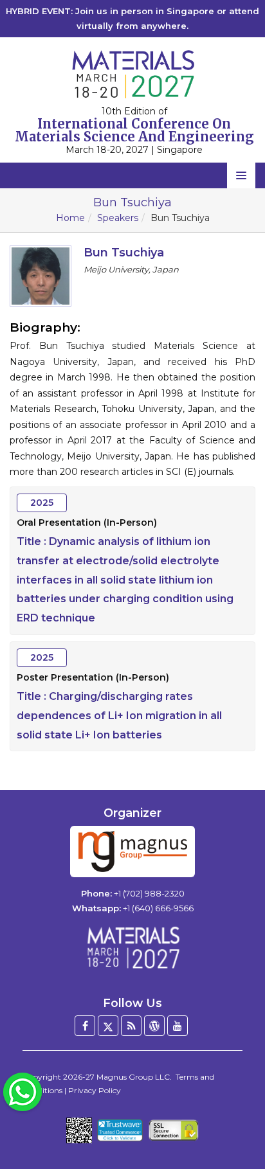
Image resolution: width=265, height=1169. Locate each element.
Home (70, 218)
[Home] (132, 947)
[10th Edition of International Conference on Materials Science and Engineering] (132, 74)
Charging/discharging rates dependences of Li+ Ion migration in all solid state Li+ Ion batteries (119, 715)
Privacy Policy (94, 1090)
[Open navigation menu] (241, 175)
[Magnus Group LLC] (132, 851)
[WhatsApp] (22, 1091)
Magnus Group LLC (133, 1077)
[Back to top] (235, 1124)
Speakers (117, 218)
